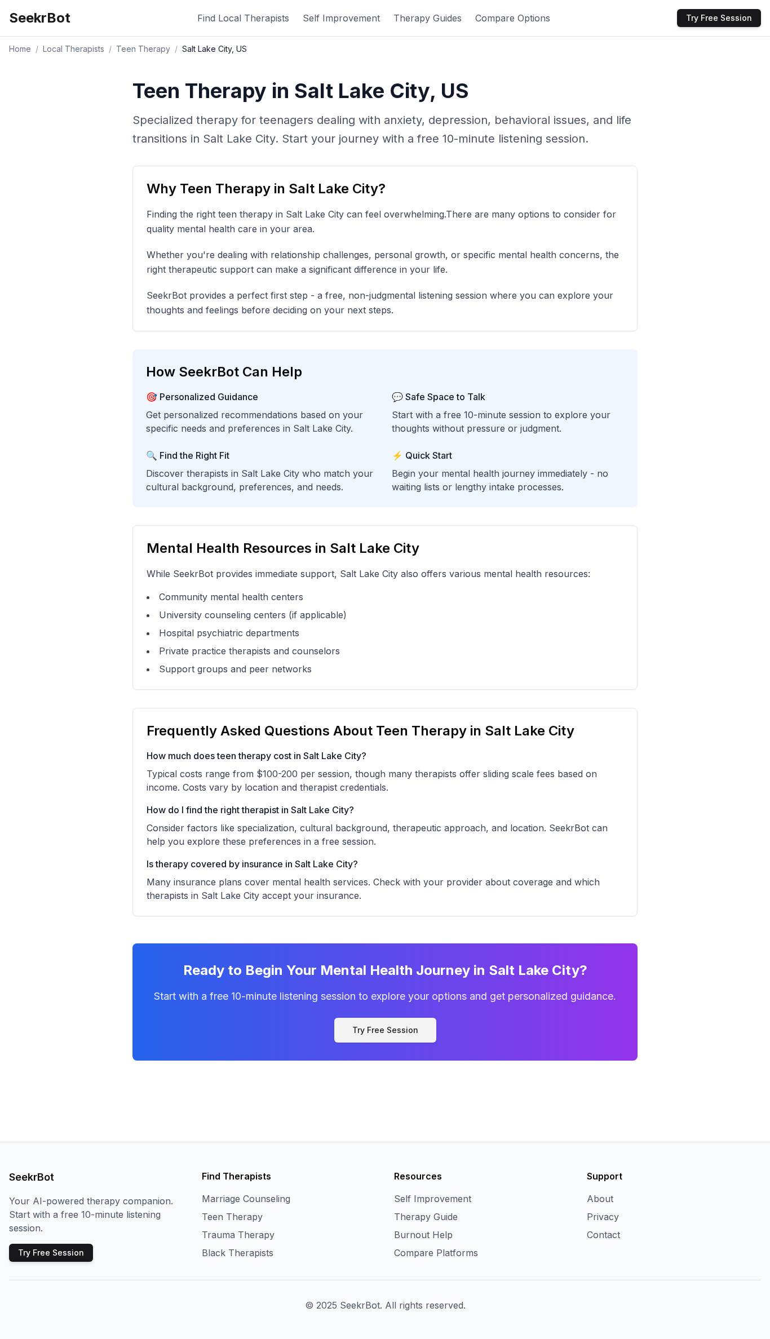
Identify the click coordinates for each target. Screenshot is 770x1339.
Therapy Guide (426, 1216)
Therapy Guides (427, 18)
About (600, 1198)
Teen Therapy (143, 49)
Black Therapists (237, 1252)
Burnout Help (423, 1234)
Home (20, 49)
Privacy (603, 1216)
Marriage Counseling (246, 1198)
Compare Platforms (436, 1252)
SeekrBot (39, 18)
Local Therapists (73, 49)
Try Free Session (719, 18)
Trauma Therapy (238, 1234)
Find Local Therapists (243, 18)
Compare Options (512, 18)
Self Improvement (341, 18)
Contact (603, 1234)
